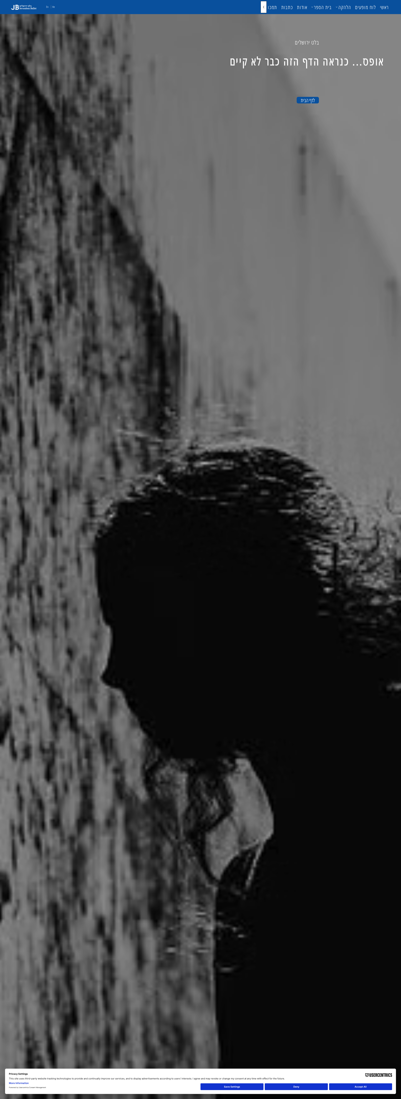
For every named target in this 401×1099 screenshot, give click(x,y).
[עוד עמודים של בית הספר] (312, 7)
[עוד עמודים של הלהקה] (336, 7)
